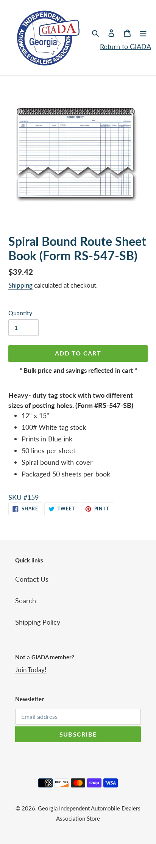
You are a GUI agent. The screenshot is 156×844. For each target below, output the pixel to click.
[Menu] (143, 32)
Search (25, 600)
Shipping (20, 285)
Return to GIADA (125, 46)
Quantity (20, 312)
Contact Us (31, 579)
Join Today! (31, 670)
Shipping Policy (37, 622)
